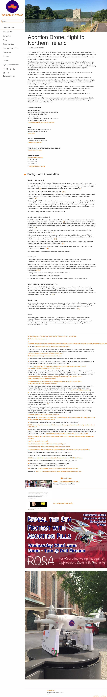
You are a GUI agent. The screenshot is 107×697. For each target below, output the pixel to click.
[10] (35, 227)
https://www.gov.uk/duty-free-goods (38, 441)
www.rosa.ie (31, 133)
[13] (63, 243)
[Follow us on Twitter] (7, 69)
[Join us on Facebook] (4, 69)
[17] (53, 294)
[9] (64, 222)
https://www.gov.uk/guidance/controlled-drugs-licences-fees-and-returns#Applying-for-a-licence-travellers (59, 449)
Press (5, 40)
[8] (35, 198)
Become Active (8, 44)
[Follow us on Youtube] (10, 69)
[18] (79, 309)
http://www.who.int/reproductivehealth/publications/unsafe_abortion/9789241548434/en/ (56, 458)
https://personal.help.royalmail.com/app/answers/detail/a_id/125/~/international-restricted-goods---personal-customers (60, 437)
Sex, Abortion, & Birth (10, 48)
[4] (40, 189)
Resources (7, 52)
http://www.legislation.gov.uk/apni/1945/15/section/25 (43, 414)
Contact (6, 60)
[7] (64, 191)
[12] (55, 239)
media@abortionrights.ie (35, 142)
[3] (28, 342)
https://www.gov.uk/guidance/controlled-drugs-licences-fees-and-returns (49, 447)
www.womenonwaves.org (35, 157)
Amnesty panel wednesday (63, 503)
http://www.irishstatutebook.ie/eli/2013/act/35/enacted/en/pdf (52, 346)
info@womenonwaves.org (12, 73)
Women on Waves (12, 15)
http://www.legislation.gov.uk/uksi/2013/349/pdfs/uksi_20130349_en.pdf (66, 433)
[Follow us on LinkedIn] (14, 69)
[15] (37, 270)
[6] (63, 191)
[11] (54, 232)
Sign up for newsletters (11, 64)
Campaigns (7, 36)
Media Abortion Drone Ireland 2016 (66, 481)
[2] (28, 339)
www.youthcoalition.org (35, 150)
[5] (80, 189)
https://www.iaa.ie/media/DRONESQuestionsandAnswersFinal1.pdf (58, 468)
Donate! (6, 56)
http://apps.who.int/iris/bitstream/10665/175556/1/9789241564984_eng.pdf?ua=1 (53, 336)
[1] (28, 336)
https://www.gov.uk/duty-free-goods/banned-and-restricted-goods (47, 444)
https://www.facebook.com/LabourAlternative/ (41, 122)
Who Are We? (8, 31)
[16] (39, 270)
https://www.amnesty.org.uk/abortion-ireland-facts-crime (46, 356)
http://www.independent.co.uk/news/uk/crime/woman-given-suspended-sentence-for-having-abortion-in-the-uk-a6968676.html (61, 426)
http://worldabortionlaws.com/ (38, 339)
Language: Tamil (9, 27)
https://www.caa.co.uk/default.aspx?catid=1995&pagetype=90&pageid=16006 (59, 471)
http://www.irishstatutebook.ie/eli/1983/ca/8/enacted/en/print (45, 353)
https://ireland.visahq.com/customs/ (80, 390)
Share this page (10, 76)
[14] (47, 248)
